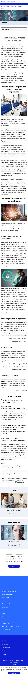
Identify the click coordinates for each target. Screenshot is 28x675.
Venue (21, 559)
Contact (13, 566)
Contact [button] (15, 664)
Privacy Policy (18, 669)
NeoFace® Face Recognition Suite (17, 338)
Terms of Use (5, 644)
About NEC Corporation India (9, 626)
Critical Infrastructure (10, 561)
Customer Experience (10, 559)
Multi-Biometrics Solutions (19, 341)
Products (4, 597)
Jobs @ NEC (5, 629)
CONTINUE (13, 673)
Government (19, 554)
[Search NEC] (23, 1)
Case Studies (13, 514)
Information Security (6, 647)
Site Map (4, 654)
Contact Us (4, 651)
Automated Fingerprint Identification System (14, 366)
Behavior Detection (21, 390)
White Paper (5, 607)
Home (2, 6)
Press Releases (6, 616)
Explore (13, 545)
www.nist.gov (20, 482)
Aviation (20, 556)
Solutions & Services (10, 6)
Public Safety (19, 6)
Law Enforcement (10, 556)
